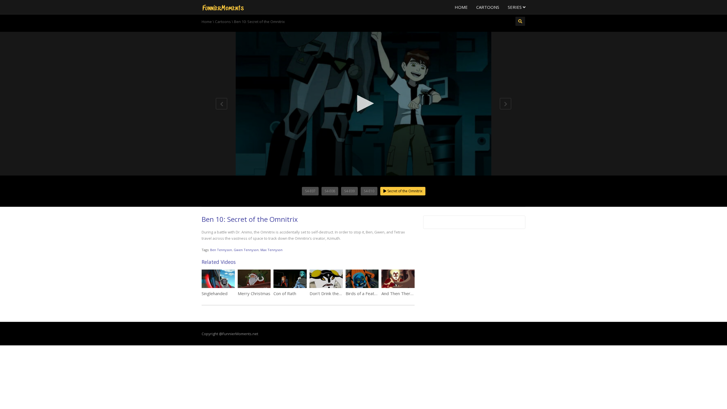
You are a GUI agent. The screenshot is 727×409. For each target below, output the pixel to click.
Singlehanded (214, 293)
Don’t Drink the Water (331, 293)
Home (461, 7)
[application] (363, 104)
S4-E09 (349, 191)
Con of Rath (284, 293)
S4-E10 (369, 191)
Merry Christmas (254, 293)
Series (515, 7)
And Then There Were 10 (406, 293)
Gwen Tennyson (246, 250)
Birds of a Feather (363, 293)
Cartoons (487, 7)
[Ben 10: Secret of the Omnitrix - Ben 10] (223, 7)
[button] (363, 103)
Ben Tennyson (221, 250)
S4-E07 (310, 191)
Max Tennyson (271, 250)
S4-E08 (330, 191)
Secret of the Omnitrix (404, 191)
